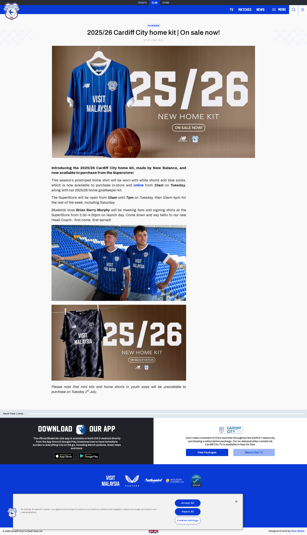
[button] (12, 513)
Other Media (297, 531)
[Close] (236, 501)
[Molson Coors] (175, 481)
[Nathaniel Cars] (153, 481)
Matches (244, 9)
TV (231, 9)
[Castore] (132, 481)
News (260, 9)
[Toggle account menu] (302, 9)
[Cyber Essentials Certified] (196, 481)
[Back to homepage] (11, 11)
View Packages (207, 452)
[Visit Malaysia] (110, 481)
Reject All (188, 511)
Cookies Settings (188, 520)
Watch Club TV (254, 452)
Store (165, 2)
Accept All (187, 503)
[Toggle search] (293, 9)
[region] (128, 512)
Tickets (142, 2)
